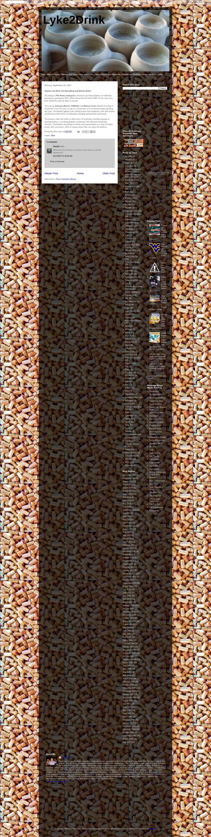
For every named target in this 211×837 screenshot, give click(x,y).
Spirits (127, 419)
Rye (126, 384)
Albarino (128, 160)
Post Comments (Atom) (66, 179)
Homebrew (129, 295)
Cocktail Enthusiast (157, 440)
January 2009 (128, 647)
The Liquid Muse (156, 507)
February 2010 (129, 605)
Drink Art (128, 253)
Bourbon (128, 201)
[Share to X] (88, 131)
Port (126, 366)
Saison (128, 388)
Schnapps (129, 400)
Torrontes (129, 438)
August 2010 (128, 586)
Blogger (152, 829)
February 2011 (128, 567)
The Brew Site (155, 496)
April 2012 (127, 539)
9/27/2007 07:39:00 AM (62, 156)
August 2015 (128, 488)
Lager (127, 308)
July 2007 (127, 704)
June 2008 (127, 669)
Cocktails (129, 238)
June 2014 (127, 500)
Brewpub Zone (155, 428)
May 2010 (127, 596)
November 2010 (129, 577)
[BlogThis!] (86, 131)
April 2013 (127, 519)
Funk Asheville (131, 277)
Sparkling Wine (131, 415)
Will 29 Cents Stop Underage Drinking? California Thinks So (157, 356)
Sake (127, 391)
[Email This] (83, 131)
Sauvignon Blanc (132, 397)
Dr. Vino (152, 447)
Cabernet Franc (131, 211)
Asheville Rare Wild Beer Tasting (133, 176)
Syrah (127, 428)
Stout (127, 425)
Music (127, 345)
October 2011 (128, 558)
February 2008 (129, 682)
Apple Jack (129, 163)
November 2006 (129, 729)
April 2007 (127, 713)
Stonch (56, 146)
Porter (127, 369)
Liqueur (128, 317)
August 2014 (128, 494)
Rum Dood (153, 484)
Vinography (154, 511)
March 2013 (127, 523)
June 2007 (127, 707)
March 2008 (127, 678)
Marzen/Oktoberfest (133, 321)
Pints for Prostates (133, 358)
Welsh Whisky (131, 453)
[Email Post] (78, 132)
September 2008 (129, 659)
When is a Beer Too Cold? (163, 267)
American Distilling (157, 398)
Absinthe (128, 156)
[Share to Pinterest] (94, 131)
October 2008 (128, 656)
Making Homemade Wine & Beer (157, 473)
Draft (151, 450)
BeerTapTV (154, 416)
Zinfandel (129, 465)
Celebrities (129, 226)
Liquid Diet (153, 466)
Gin (126, 283)
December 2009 (129, 612)
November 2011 (129, 554)
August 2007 (128, 701)
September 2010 (129, 583)
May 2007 (127, 710)
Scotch (128, 404)
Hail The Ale (154, 456)
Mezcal (128, 336)
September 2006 (129, 736)
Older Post (109, 173)
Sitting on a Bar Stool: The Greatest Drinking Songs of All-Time (157, 367)
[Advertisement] (144, 111)
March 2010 (127, 602)
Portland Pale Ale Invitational (132, 374)
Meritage (128, 329)
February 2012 (129, 545)
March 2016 (127, 484)
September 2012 (129, 526)
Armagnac (129, 166)
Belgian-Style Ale (132, 186)
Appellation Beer (156, 401)
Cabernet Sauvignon (133, 214)
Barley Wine (130, 180)
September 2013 (129, 510)
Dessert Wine (130, 250)
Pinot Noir (129, 355)
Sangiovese (130, 394)
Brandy (128, 204)
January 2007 (128, 723)
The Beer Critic (155, 492)
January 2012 (128, 548)
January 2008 (128, 685)
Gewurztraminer (131, 280)
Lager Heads (154, 462)
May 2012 (127, 535)
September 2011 (129, 561)
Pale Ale (128, 348)
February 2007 (129, 720)
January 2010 (128, 608)
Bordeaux (129, 198)
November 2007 (129, 691)
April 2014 (127, 507)
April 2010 (127, 599)
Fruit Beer (129, 271)
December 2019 (129, 475)
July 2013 (127, 513)
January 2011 (128, 570)
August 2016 (128, 481)
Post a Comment (57, 161)
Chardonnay (130, 232)
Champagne (130, 229)
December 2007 (129, 688)
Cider (127, 235)
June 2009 (127, 631)
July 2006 (127, 742)
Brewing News (155, 425)
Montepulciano (131, 339)
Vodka (127, 449)
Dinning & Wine (155, 443)
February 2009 (129, 643)
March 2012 (127, 542)
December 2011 (129, 551)
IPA (126, 298)
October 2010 (128, 580)
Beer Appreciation (156, 413)
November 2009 (129, 615)
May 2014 (127, 504)
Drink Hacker (154, 453)
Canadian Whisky (132, 223)
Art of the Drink (155, 404)
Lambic (128, 314)
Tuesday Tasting (132, 444)
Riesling (128, 378)
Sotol (127, 412)
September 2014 (129, 491)
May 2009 (127, 634)
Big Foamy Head (156, 419)
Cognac (128, 242)
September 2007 (129, 697)
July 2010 (127, 589)
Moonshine (129, 342)
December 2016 (129, 478)
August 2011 (128, 564)
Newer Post (51, 173)
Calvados (129, 219)
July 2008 (127, 666)
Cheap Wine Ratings (157, 437)
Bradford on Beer (156, 422)
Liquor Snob (154, 469)
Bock (127, 192)
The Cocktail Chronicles (154, 500)
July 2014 (127, 497)
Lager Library (130, 311)
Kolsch (128, 305)
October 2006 (128, 732)
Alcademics (154, 391)
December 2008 (129, 650)
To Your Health (131, 434)
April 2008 (127, 675)
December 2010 (129, 574)
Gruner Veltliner (131, 292)
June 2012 (127, 532)
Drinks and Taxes (132, 262)
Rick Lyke (66, 757)
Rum (127, 381)
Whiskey (128, 459)
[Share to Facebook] (91, 131)
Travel (127, 441)
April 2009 (127, 637)
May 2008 (127, 672)
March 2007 (127, 717)
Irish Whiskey (130, 301)
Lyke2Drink (74, 19)
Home (80, 173)
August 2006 (128, 739)
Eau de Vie (129, 267)
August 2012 (128, 529)
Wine (127, 462)
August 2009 (128, 624)
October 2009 (128, 618)
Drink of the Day (132, 257)
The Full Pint (154, 504)
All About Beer (155, 394)
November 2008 (129, 653)
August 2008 (128, 662)
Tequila (128, 431)
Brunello (128, 208)
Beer (53, 135)
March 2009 (127, 640)
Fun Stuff (129, 274)
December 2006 (129, 726)
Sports (127, 422)
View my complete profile (56, 781)
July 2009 (127, 627)
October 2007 (128, 694)
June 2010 (127, 593)
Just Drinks (154, 459)
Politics (128, 363)
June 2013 (127, 516)
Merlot (127, 332)
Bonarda (128, 195)
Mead (127, 326)
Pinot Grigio (130, 351)
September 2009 (129, 621)
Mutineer (153, 477)
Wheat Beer (130, 456)
